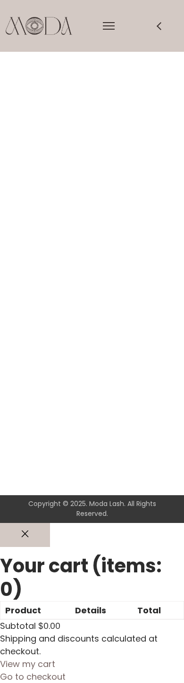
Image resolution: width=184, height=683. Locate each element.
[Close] (25, 535)
